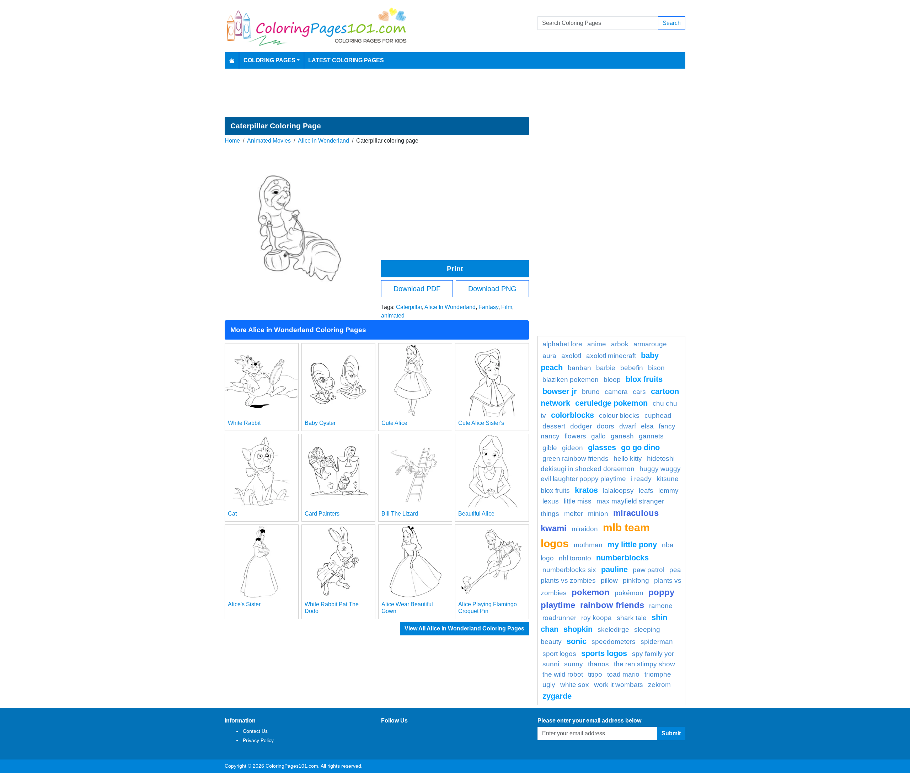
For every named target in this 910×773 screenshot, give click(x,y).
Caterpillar (409, 307)
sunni (550, 664)
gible (549, 448)
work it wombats (618, 684)
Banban (579, 368)
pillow (609, 580)
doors (605, 426)
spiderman (657, 641)
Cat (232, 514)
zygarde (557, 696)
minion (598, 513)
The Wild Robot (562, 674)
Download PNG (492, 289)
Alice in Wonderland (323, 141)
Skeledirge (613, 629)
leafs (646, 490)
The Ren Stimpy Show (644, 664)
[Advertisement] (455, 92)
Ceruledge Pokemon (611, 403)
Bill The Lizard (399, 514)
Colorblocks (572, 415)
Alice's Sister (244, 604)
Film (506, 307)
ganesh (622, 436)
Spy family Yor (653, 653)
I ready (641, 479)
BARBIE (605, 368)
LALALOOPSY (618, 490)
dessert (553, 426)
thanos (598, 664)
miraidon (585, 529)
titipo (595, 674)
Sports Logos (604, 653)
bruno (591, 391)
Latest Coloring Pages (346, 60)
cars (639, 391)
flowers (575, 436)
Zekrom (659, 684)
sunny (573, 664)
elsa (647, 426)
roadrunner (559, 618)
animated (393, 316)
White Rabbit (244, 423)
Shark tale (632, 618)
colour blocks (619, 415)
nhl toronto (575, 558)
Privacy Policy (258, 740)
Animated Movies (269, 141)
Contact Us (255, 731)
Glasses (602, 447)
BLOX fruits (644, 379)
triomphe (657, 674)
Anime (596, 344)
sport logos (559, 653)
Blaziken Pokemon (570, 379)
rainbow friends (612, 605)
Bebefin (631, 368)
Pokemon (591, 592)
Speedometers (614, 641)
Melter (573, 513)
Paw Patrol (648, 570)
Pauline (614, 569)
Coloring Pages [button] (269, 60)
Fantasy (488, 307)
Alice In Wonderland (450, 307)
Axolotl (571, 355)
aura (549, 355)
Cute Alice (394, 423)
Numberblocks (622, 557)
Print (455, 269)
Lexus (550, 501)
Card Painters (322, 514)
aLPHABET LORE (562, 344)
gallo (598, 436)
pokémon (629, 593)
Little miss (578, 501)
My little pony (632, 544)
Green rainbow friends (575, 458)
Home (232, 141)
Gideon (572, 448)
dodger (581, 426)
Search (672, 23)
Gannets (651, 436)
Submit (671, 733)
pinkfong (636, 580)
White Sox (574, 684)
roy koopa (596, 618)
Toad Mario (623, 674)
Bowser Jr (559, 391)
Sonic (577, 641)
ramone (661, 605)
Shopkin (578, 629)
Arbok (619, 344)
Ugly (548, 684)
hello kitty (628, 458)
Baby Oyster (320, 423)
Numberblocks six (569, 570)
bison (656, 368)
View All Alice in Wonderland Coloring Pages (464, 628)
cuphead (657, 415)
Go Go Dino (640, 447)
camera (616, 391)
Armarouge (650, 344)
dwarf (627, 426)
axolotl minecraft (611, 355)
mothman (588, 545)
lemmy (668, 490)
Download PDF (417, 289)
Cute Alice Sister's (481, 423)
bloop (612, 379)
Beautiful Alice (476, 514)
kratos (586, 490)
